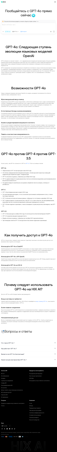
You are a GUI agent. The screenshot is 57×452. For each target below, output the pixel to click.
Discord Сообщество (34, 419)
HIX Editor (31, 378)
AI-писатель (4, 387)
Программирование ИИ (6, 385)
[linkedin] (7, 428)
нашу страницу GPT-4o (41, 301)
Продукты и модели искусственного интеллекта (12, 403)
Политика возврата (34, 417)
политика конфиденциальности (36, 412)
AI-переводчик (4, 397)
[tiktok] (14, 428)
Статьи (2, 405)
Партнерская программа (35, 410)
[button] (28, 343)
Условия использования (35, 415)
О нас (30, 403)
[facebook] (2, 428)
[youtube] (9, 428)
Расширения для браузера (35, 373)
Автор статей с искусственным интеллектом (12, 390)
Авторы (31, 405)
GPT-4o (16, 31)
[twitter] (4, 428)
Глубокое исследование (7, 380)
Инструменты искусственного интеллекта (39, 380)
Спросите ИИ (4, 394)
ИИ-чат (3, 373)
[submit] (54, 31)
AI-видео (3, 378)
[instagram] (12, 428)
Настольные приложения (35, 376)
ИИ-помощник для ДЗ (6, 392)
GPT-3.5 (27, 163)
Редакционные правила (35, 408)
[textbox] (28, 27)
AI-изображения (5, 376)
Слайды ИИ (3, 383)
